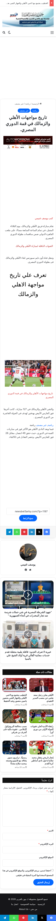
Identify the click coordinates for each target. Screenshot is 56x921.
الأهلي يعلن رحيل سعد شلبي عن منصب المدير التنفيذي (43, 698)
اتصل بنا (14, 904)
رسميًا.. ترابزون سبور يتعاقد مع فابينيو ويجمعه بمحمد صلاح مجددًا (16, 760)
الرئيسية (36, 103)
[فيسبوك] (47, 532)
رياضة (27, 103)
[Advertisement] (28, 67)
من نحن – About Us (28, 909)
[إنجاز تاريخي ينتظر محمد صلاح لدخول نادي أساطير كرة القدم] (41, 747)
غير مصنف (19, 103)
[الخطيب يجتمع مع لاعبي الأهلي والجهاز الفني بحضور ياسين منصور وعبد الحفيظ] (14, 685)
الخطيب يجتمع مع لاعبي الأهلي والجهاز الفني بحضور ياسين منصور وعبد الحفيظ (14, 698)
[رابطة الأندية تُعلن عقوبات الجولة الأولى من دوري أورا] (41, 716)
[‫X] (39, 532)
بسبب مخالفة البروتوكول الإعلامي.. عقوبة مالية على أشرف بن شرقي (15, 729)
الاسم (50, 830)
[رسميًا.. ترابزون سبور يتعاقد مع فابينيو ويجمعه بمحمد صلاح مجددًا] (14, 747)
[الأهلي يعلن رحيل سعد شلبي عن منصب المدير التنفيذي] (41, 685)
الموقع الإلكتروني (46, 857)
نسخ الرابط (28, 518)
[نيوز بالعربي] (28, 18)
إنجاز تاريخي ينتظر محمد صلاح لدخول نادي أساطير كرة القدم (42, 760)
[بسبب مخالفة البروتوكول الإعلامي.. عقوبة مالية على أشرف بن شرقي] (14, 716)
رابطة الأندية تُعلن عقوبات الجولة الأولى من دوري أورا (42, 729)
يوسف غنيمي (28, 564)
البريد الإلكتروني (46, 844)
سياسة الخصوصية (27, 904)
